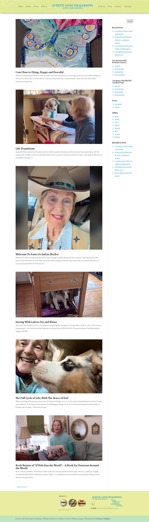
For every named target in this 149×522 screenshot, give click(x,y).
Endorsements (120, 75)
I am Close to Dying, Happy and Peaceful (39, 72)
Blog (110, 7)
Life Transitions (25, 148)
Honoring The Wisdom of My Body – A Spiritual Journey (123, 40)
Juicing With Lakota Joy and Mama (36, 322)
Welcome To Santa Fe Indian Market (37, 254)
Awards (117, 66)
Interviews (118, 104)
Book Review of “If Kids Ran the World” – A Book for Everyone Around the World (57, 466)
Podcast (101, 7)
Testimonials (119, 72)
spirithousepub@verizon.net (107, 508)
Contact (118, 7)
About (20, 7)
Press (36, 7)
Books (28, 7)
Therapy (127, 7)
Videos (44, 7)
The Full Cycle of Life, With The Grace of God (42, 398)
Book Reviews (119, 69)
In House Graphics (103, 519)
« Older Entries (21, 487)
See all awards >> (65, 510)
